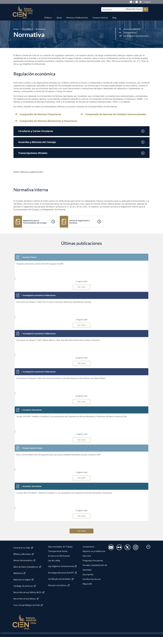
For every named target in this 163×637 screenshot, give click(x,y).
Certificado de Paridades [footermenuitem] (59, 579)
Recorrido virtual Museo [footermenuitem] (24, 598)
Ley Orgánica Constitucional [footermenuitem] (61, 566)
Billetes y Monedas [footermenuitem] (22, 554)
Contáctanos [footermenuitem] (88, 546)
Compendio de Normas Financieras (40, 114)
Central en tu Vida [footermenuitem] (21, 547)
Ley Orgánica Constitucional (135, 36)
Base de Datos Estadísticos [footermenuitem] (25, 567)
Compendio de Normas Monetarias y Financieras (48, 121)
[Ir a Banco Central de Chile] (22, 11)
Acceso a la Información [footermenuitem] (59, 556)
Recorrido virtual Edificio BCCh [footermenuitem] (27, 592)
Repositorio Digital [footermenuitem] (22, 579)
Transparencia (129, 32)
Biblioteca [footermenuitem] (18, 573)
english (147, 2)
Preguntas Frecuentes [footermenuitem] (93, 560)
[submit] (145, 9)
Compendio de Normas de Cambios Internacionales (115, 114)
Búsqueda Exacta (134, 9)
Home (16, 172)
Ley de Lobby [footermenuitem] (54, 560)
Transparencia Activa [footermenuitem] (57, 551)
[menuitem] (48, 16)
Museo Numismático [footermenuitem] (22, 560)
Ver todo (81, 287)
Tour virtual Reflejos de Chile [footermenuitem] (26, 605)
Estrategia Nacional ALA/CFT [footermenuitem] (61, 572)
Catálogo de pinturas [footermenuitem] (23, 586)
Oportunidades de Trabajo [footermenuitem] (60, 546)
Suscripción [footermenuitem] (88, 574)
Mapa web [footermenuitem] (87, 583)
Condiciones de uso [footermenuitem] (92, 579)
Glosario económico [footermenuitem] (57, 585)
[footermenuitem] (110, 546)
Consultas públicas (131, 29)
